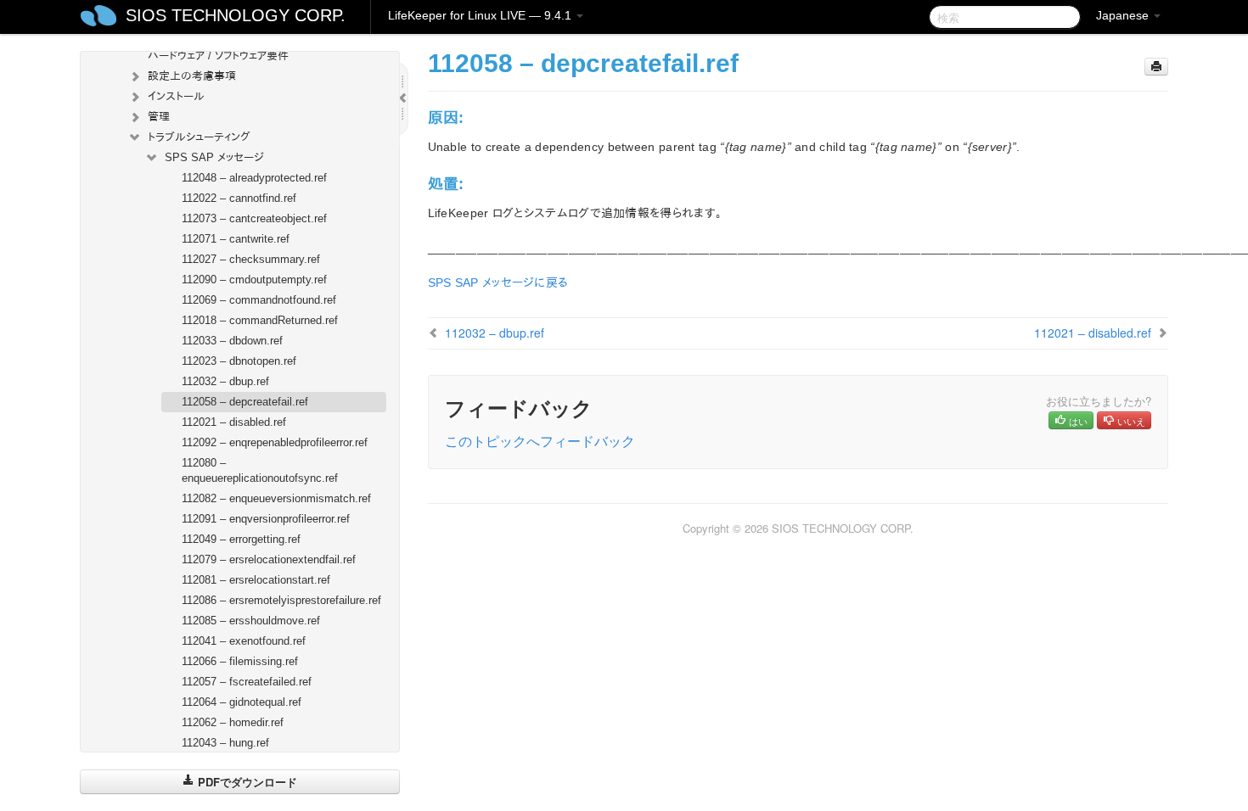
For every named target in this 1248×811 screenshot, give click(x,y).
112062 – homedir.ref (233, 722)
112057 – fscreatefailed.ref (247, 681)
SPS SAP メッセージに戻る (498, 282)
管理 (159, 116)
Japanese (1124, 15)
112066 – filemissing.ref (240, 661)
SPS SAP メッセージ (214, 157)
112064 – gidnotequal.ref (241, 702)
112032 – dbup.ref (225, 381)
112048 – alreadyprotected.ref (254, 177)
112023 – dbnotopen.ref (239, 361)
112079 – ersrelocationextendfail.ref (269, 559)
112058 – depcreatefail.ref (245, 401)
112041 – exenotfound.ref (244, 641)
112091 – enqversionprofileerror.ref (266, 518)
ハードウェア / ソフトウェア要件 (218, 55)
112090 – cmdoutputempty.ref (254, 279)
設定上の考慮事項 (192, 76)
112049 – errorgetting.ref (241, 539)
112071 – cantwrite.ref (236, 238)
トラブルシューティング (199, 137)
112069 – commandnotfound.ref (259, 300)
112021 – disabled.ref (234, 422)
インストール (176, 96)
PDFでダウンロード (245, 782)
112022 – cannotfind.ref (239, 198)
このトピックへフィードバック (540, 440)
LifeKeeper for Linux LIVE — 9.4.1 (481, 15)
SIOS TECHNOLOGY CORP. (236, 15)
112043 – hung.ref (225, 742)
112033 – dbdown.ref (232, 340)
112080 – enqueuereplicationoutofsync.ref (260, 470)
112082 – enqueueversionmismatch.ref (276, 498)
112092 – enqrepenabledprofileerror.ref (275, 442)
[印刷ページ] (1156, 67)
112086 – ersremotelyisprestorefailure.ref (281, 600)
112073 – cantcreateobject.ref (254, 218)
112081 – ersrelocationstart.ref (256, 579)
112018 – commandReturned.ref (260, 320)
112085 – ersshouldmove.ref (251, 620)
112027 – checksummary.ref (251, 259)
